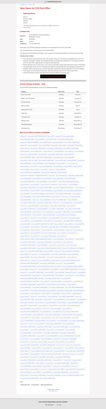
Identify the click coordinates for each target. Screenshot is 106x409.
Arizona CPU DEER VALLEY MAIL (45, 266)
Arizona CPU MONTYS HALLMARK (70, 251)
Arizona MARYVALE (57, 311)
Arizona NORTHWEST (25, 287)
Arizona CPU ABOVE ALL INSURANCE (29, 281)
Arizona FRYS (50, 136)
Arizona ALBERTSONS (45, 142)
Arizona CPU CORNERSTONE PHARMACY (63, 187)
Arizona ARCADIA (79, 151)
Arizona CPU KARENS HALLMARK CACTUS (73, 375)
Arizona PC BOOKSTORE (26, 320)
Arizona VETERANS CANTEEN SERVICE (72, 266)
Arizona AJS (52, 175)
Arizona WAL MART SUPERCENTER (37, 136)
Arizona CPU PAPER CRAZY (27, 363)
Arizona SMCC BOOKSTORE (27, 181)
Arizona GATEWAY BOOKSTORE (69, 269)
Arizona (30, 4)
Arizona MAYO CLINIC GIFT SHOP (29, 160)
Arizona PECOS (61, 245)
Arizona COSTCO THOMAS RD (48, 172)
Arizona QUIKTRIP (40, 139)
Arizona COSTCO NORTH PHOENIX (41, 196)
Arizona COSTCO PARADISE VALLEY (71, 260)
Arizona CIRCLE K (24, 148)
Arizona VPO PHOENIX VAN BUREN (29, 142)
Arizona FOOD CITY (48, 151)
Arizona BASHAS (58, 166)
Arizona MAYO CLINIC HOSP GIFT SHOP (43, 224)
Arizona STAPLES (67, 166)
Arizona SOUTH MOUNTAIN (54, 375)
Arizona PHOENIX (73, 184)
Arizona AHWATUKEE (58, 178)
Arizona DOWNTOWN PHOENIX (75, 302)
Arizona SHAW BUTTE (36, 151)
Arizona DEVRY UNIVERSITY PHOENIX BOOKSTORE (33, 175)
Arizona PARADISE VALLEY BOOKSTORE (42, 351)
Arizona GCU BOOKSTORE (45, 166)
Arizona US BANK (24, 169)
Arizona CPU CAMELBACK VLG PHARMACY (73, 248)
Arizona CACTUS (42, 154)
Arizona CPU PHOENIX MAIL (59, 199)
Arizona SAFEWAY (35, 190)
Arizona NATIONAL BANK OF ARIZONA (66, 215)
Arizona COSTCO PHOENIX (38, 193)
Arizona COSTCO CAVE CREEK (56, 369)
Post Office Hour (23, 4)
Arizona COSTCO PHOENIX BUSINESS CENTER (49, 248)
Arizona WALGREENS (68, 136)
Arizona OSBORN (24, 257)
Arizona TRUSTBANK (58, 239)
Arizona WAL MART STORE (27, 139)
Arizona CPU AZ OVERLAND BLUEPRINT (68, 181)
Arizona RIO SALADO (74, 218)
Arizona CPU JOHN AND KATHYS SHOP (51, 354)
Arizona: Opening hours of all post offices (53, 76)
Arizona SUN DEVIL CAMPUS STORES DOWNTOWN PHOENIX (36, 239)
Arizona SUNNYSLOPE (60, 257)
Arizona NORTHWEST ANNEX (27, 157)
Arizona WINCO (81, 272)
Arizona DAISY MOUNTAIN (27, 302)
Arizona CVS (23, 136)
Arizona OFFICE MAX (51, 139)
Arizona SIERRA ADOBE (49, 215)
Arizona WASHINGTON (66, 202)
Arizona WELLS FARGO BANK (65, 139)
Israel (59, 405)
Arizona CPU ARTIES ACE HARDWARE (30, 172)
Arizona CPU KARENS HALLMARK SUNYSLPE (32, 278)
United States (50, 405)
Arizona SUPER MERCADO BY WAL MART (69, 336)
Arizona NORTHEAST (25, 348)
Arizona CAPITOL (78, 166)
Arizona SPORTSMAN (25, 314)
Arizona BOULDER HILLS (73, 305)
